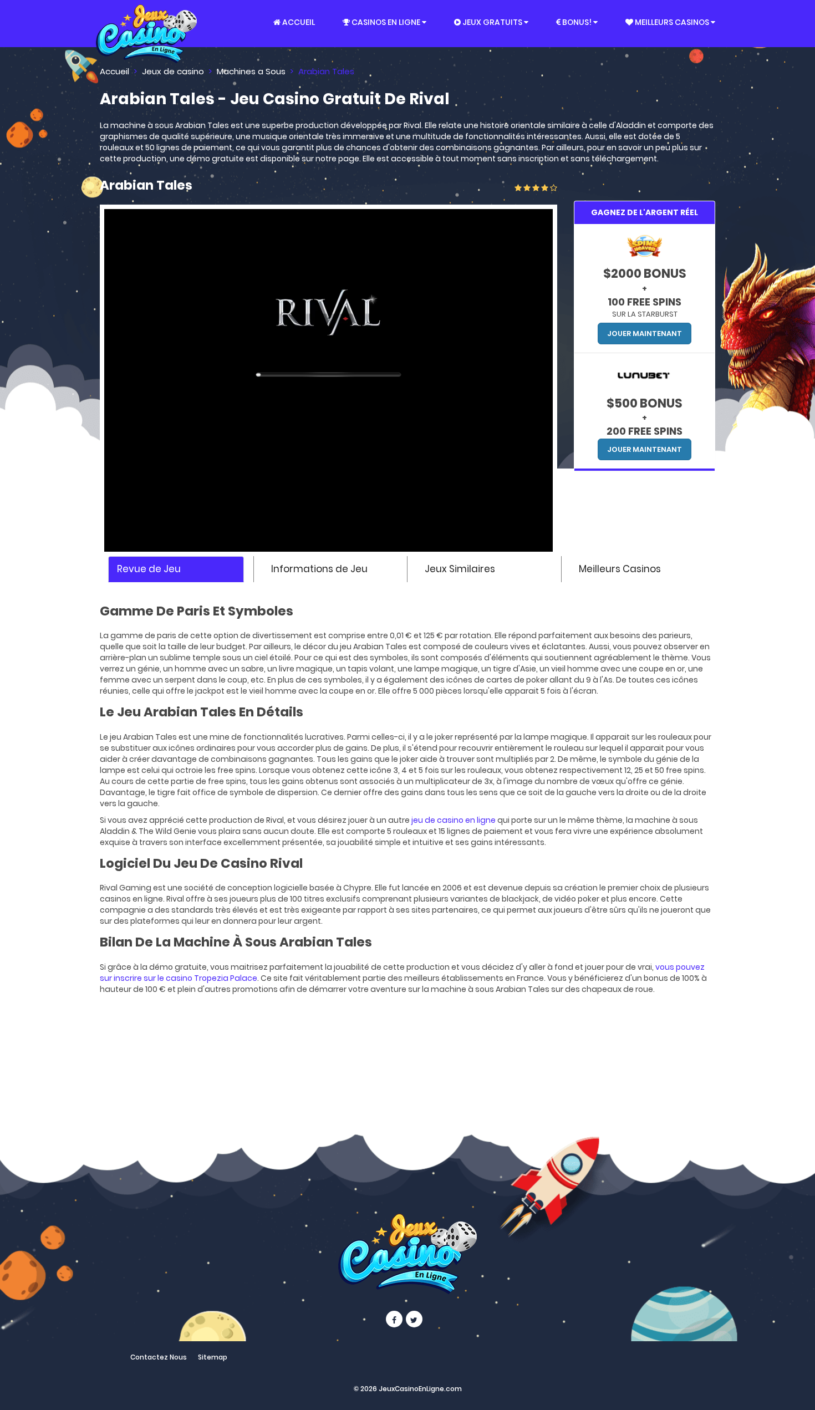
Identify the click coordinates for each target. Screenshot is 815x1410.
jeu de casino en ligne (453, 820)
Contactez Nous (158, 1357)
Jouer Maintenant (644, 333)
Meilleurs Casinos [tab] (620, 569)
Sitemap (212, 1357)
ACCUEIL (298, 22)
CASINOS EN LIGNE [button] (386, 22)
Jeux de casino (173, 71)
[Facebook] (394, 1319)
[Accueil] (146, 23)
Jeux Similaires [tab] (460, 569)
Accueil (114, 71)
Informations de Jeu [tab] (319, 569)
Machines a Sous (251, 71)
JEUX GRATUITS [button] (492, 22)
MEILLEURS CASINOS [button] (672, 22)
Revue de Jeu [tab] (149, 569)
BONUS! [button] (577, 22)
